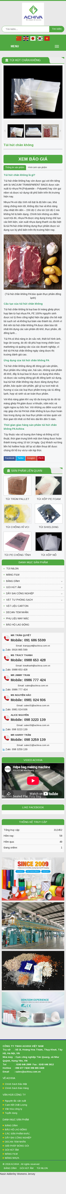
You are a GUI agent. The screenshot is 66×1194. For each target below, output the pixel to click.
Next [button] (60, 130)
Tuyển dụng (11, 1113)
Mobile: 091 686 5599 (28, 640)
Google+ (31, 458)
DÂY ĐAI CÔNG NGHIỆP (20, 593)
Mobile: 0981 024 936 (28, 700)
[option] (15, 131)
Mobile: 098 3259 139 (28, 740)
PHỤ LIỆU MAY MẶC (17, 618)
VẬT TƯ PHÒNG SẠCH (19, 599)
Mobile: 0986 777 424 (28, 680)
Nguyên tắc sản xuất (15, 1100)
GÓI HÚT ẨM (13, 587)
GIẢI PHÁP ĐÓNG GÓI (17, 1145)
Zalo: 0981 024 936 (16, 710)
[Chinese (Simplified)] (19, 38)
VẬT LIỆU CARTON (17, 605)
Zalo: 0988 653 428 (16, 670)
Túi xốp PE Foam (49, 498)
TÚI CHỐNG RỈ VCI (17, 526)
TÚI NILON (12, 568)
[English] (26, 38)
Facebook (9, 458)
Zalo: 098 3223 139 (16, 730)
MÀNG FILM (12, 574)
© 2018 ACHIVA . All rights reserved (21, 1164)
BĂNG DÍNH (13, 581)
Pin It (41, 458)
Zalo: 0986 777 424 (16, 690)
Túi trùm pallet (17, 498)
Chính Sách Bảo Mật (16, 1084)
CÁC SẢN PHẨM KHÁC (17, 1133)
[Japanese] (33, 38)
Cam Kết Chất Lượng (16, 1105)
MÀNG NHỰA (12, 1158)
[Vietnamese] (47, 38)
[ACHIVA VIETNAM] (33, 13)
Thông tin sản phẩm (14, 167)
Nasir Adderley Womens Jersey (17, 1173)
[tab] (15, 167)
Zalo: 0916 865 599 (16, 650)
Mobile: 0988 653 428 (28, 660)
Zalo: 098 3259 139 (16, 749)
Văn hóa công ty (13, 1109)
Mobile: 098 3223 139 (28, 720)
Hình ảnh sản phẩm (37, 167)
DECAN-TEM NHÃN (17, 612)
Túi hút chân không (24, 60)
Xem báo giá (33, 159)
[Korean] (40, 38)
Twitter (21, 458)
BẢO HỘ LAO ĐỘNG (17, 624)
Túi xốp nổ (48, 554)
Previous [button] (5, 130)
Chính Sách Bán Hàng (17, 1088)
